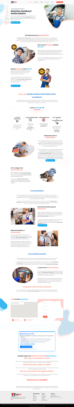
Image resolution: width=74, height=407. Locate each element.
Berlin (34, 395)
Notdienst (41, 2)
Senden (45, 316)
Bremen (34, 397)
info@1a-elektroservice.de (55, 396)
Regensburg (35, 396)
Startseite (30, 2)
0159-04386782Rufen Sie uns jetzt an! (18, 320)
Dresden (34, 400)
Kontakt (52, 2)
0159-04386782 (59, 2)
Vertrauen (47, 2)
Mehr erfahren (43, 406)
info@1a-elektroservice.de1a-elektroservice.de (30, 320)
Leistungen (36, 2)
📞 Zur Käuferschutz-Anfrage (26, 346)
